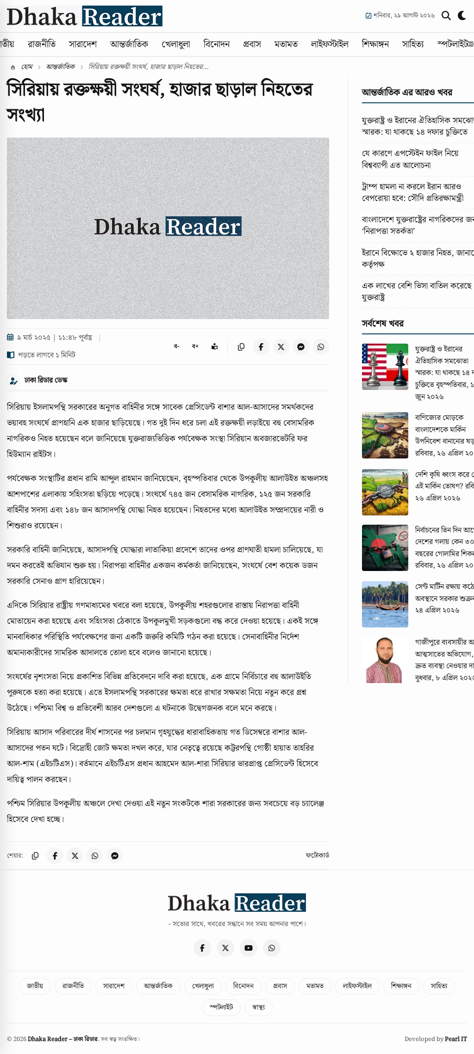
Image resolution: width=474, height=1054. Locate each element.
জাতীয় (35, 986)
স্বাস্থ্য (258, 1007)
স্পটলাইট (452, 44)
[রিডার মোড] (214, 347)
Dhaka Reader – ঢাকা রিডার (63, 1039)
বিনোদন (217, 44)
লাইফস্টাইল (330, 44)
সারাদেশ (83, 44)
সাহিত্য (413, 44)
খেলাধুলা (176, 44)
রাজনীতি (42, 44)
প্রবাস (252, 44)
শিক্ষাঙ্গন (375, 44)
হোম (25, 67)
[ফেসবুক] (202, 948)
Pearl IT (456, 1039)
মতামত (286, 44)
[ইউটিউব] (248, 948)
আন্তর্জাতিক (129, 44)
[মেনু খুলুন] (471, 44)
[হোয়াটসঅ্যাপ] (272, 948)
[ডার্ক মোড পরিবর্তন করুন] (462, 15)
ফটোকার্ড (317, 855)
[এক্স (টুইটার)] (225, 948)
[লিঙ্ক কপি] (241, 347)
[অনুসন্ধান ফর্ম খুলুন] (446, 15)
